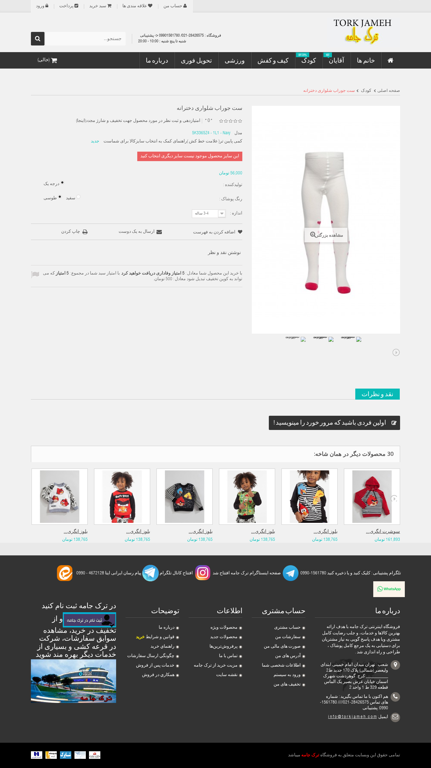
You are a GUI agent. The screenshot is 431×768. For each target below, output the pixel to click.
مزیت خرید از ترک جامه (216, 665)
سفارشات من (288, 637)
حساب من (172, 6)
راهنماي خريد (162, 646)
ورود (40, 6)
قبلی (255, 352)
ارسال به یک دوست (137, 232)
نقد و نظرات (377, 393)
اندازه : (235, 213)
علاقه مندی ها (134, 6)
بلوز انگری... (76, 531)
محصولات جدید (224, 637)
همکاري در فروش (158, 675)
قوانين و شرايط (155, 637)
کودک (365, 91)
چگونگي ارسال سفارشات (150, 656)
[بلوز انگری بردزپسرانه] (60, 497)
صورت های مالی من (282, 646)
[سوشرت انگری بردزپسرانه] (372, 497)
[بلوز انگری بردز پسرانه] (122, 497)
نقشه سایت (227, 675)
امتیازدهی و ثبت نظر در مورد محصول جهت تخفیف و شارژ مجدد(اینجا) (138, 121)
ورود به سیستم (287, 675)
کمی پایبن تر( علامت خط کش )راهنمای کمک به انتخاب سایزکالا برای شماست (172, 141)
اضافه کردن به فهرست (214, 232)
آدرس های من (288, 656)
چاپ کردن (70, 232)
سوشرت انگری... (383, 531)
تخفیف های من (287, 684)
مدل (238, 133)
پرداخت (66, 6)
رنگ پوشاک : (230, 199)
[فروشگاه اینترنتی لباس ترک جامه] (341, 32)
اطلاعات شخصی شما (281, 665)
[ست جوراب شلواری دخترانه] (295, 347)
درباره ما (166, 628)
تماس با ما (228, 656)
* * (208, 120)
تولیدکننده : (232, 185)
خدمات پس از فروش (155, 665)
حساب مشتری (287, 628)
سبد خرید (97, 6)
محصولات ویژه (224, 628)
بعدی (396, 352)
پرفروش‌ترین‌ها (224, 646)
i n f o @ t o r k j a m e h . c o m (352, 717)
